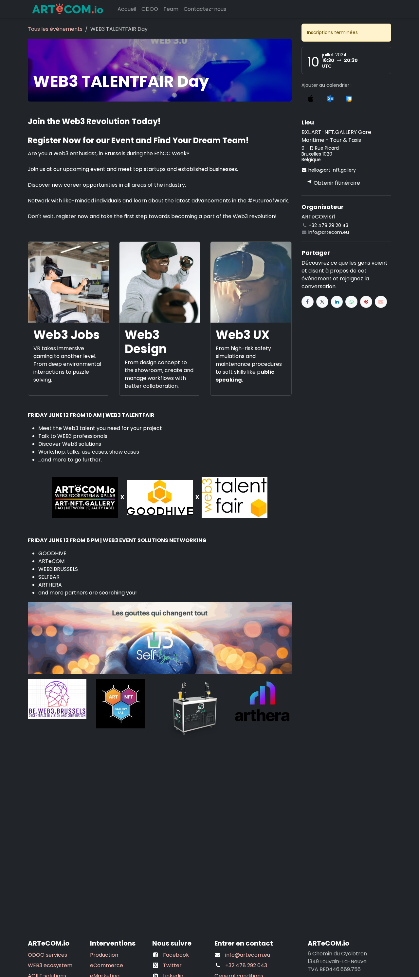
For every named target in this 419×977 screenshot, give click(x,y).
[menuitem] (127, 9)
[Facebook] (307, 302)
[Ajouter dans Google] (349, 98)
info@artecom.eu (247, 955)
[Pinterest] (366, 302)
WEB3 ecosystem (50, 965)
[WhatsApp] (351, 302)
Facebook (176, 955)
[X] (322, 302)
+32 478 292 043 (246, 965)
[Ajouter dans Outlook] (330, 98)
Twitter (172, 965)
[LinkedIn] (337, 302)
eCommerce (106, 965)
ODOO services (47, 955)
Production (104, 955)
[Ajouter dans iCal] (310, 98)
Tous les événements (55, 29)
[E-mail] (381, 302)
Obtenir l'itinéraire (336, 183)
